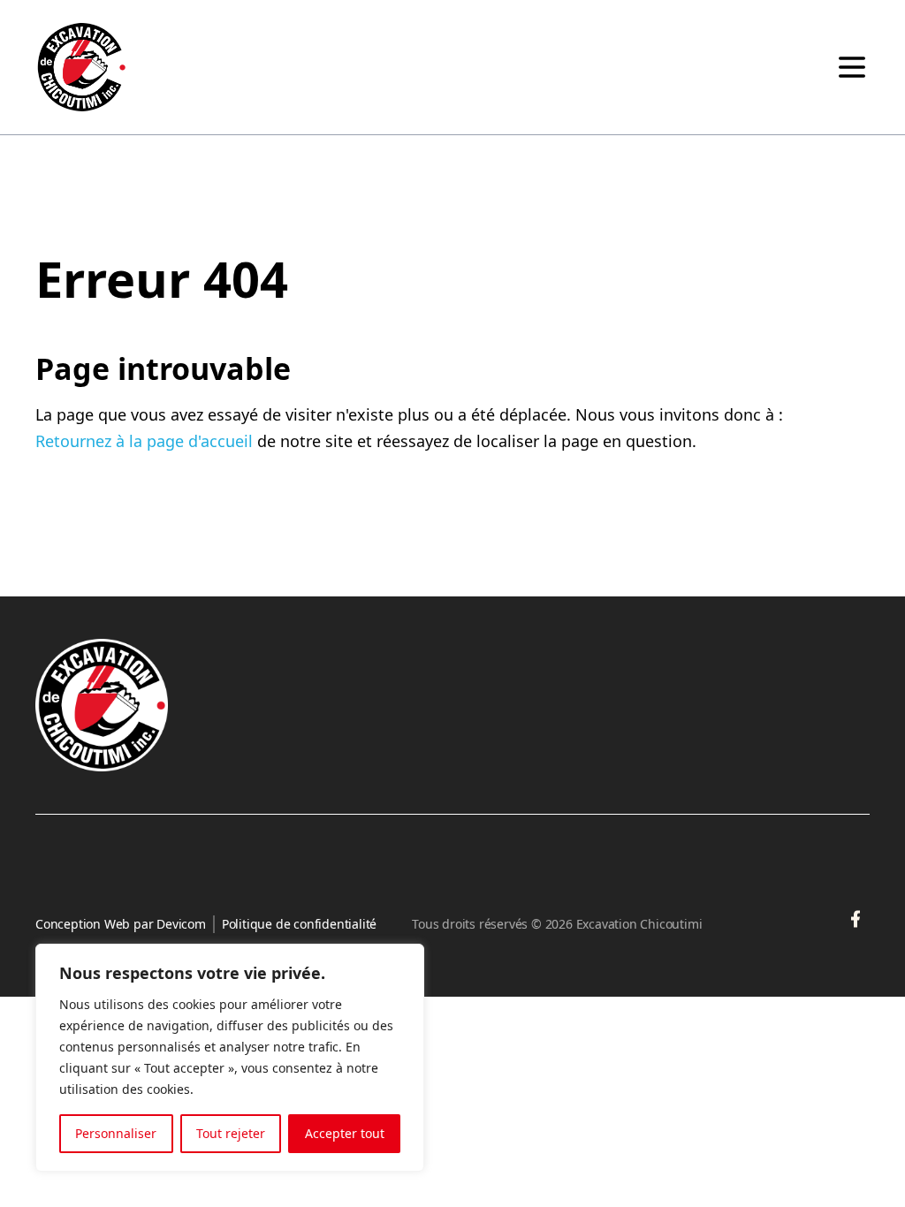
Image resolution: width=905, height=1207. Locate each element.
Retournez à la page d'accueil (144, 441)
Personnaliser (115, 1133)
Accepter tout (344, 1133)
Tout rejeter (230, 1133)
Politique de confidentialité (299, 923)
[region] (229, 1058)
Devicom (181, 923)
